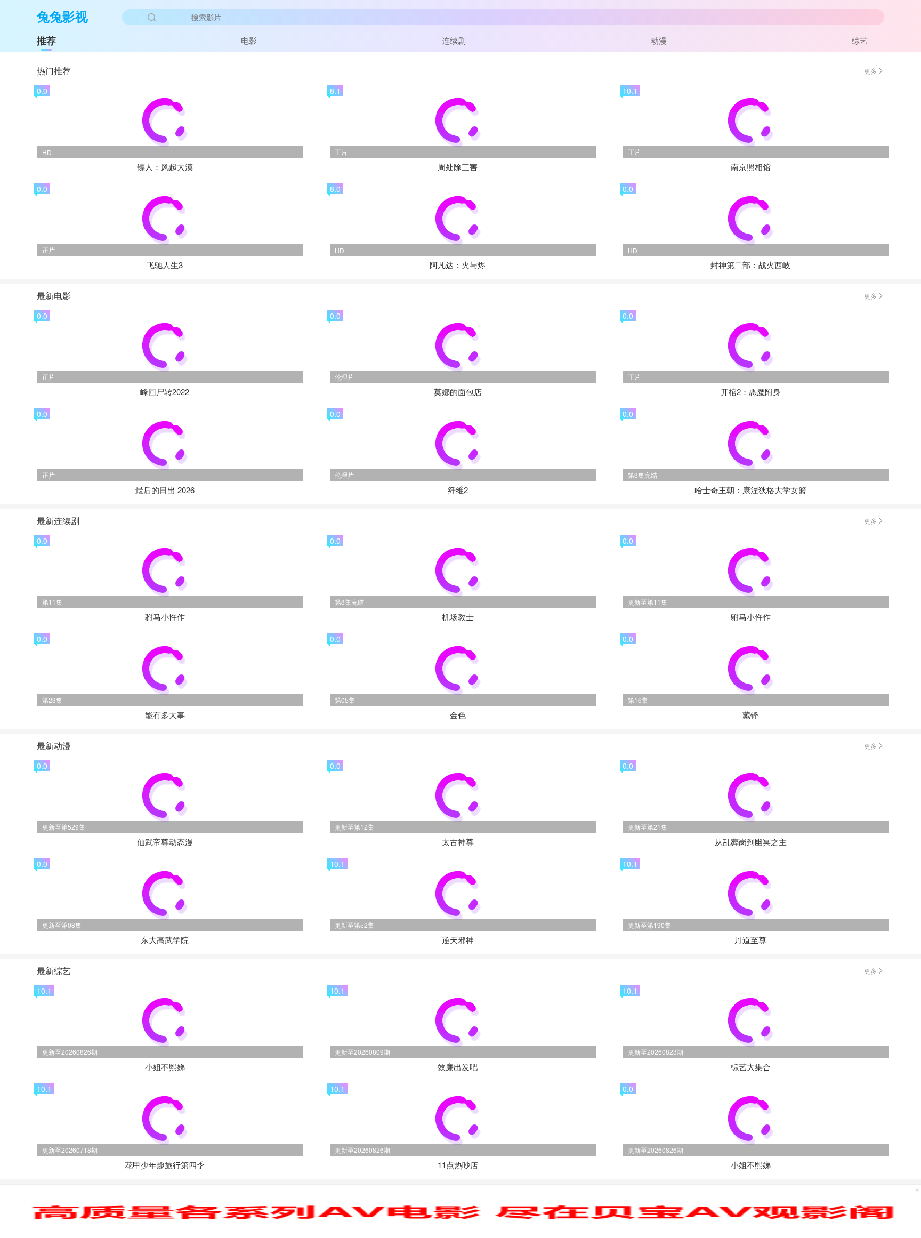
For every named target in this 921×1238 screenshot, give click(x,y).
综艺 (860, 40)
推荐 (46, 40)
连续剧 (454, 40)
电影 (249, 40)
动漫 (659, 40)
